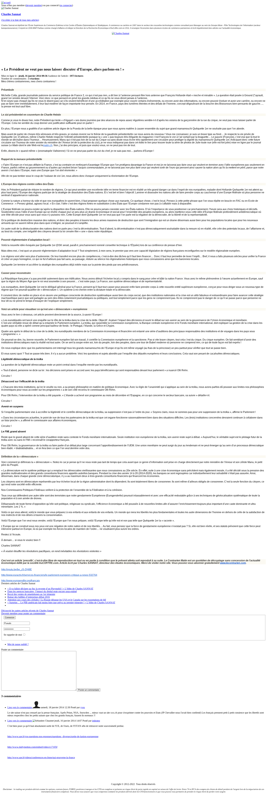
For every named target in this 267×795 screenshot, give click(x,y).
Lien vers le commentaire (20, 707)
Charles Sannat (11, 14)
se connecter (66, 5)
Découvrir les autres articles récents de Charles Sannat (27, 610)
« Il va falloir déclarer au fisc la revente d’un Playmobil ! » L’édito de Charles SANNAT (50, 588)
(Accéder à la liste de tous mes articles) (20, 20)
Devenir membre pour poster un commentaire (23, 613)
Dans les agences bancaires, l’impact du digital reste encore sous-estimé (42, 591)
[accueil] (6, 2)
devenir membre (34, 5)
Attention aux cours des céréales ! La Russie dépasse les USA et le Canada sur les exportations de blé (56, 599)
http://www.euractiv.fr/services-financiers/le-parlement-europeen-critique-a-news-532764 (49, 575)
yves (82, 707)
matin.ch (47, 145)
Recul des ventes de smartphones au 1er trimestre (31, 594)
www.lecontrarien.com (233, 563)
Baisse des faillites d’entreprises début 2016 (28, 597)
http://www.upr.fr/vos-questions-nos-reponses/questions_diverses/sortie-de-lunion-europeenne (52, 736)
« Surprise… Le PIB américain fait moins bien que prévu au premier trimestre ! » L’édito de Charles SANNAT (61, 602)
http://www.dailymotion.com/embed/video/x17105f (32, 747)
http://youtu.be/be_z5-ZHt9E (16, 569)
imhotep (96, 720)
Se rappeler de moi (13, 634)
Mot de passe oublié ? (18, 644)
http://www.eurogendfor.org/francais (20, 580)
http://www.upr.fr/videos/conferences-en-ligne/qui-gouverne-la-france (41, 757)
